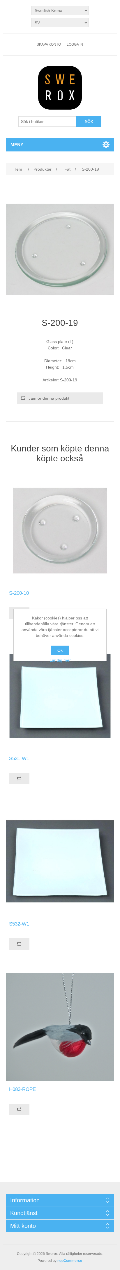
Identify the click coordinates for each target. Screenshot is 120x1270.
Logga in (75, 44)
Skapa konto (49, 44)
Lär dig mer (60, 660)
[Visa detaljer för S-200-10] (60, 531)
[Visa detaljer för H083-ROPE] (60, 1027)
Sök (89, 121)
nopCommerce (69, 1261)
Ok (60, 650)
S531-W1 (19, 758)
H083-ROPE (22, 1089)
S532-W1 (19, 924)
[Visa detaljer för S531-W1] (60, 696)
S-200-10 (19, 593)
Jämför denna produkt (49, 398)
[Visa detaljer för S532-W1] (60, 861)
